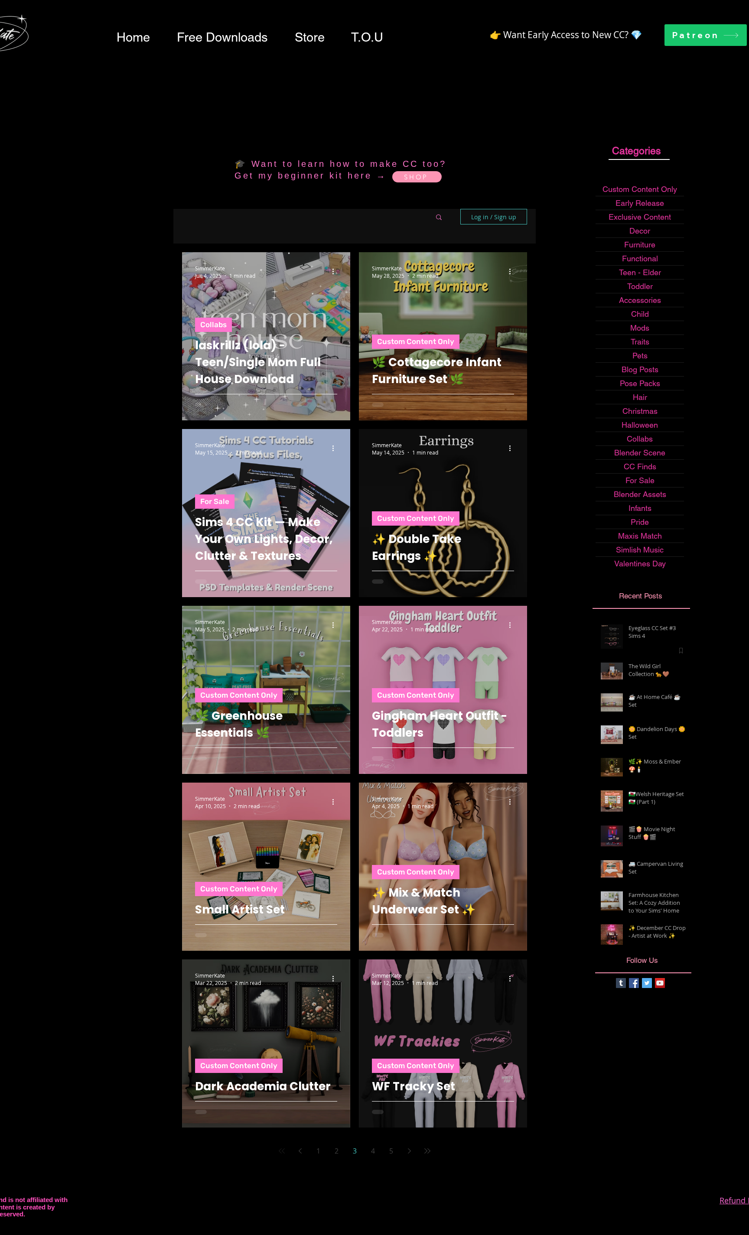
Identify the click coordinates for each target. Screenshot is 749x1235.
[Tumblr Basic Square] (621, 983)
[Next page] (409, 1151)
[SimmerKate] (634, 983)
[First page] (282, 1151)
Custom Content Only (415, 341)
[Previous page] (300, 1151)
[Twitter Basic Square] (647, 983)
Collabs (213, 324)
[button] (222, 37)
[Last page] (427, 1151)
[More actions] (336, 271)
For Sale (214, 501)
